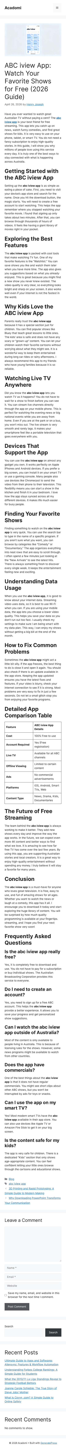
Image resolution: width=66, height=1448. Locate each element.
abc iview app (17, 1183)
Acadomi (13, 7)
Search (9, 1326)
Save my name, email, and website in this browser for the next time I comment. (33, 1295)
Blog (11, 1179)
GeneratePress (49, 1442)
